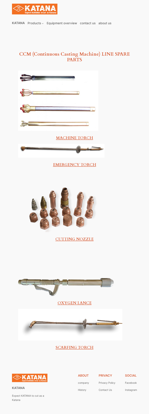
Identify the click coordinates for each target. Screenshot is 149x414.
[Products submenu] (43, 23)
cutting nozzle (74, 239)
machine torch (74, 138)
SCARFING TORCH (74, 347)
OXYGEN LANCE (75, 303)
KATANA (18, 23)
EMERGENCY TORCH (74, 164)
